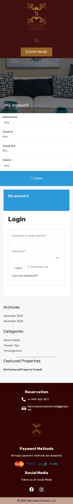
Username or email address (29, 235)
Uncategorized (13, 350)
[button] (36, 52)
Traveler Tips (11, 345)
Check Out (9, 146)
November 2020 (13, 321)
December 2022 (13, 315)
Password (19, 251)
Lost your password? (25, 275)
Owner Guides (12, 340)
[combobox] (36, 123)
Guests (7, 160)
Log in (18, 268)
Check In (8, 132)
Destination (10, 117)
